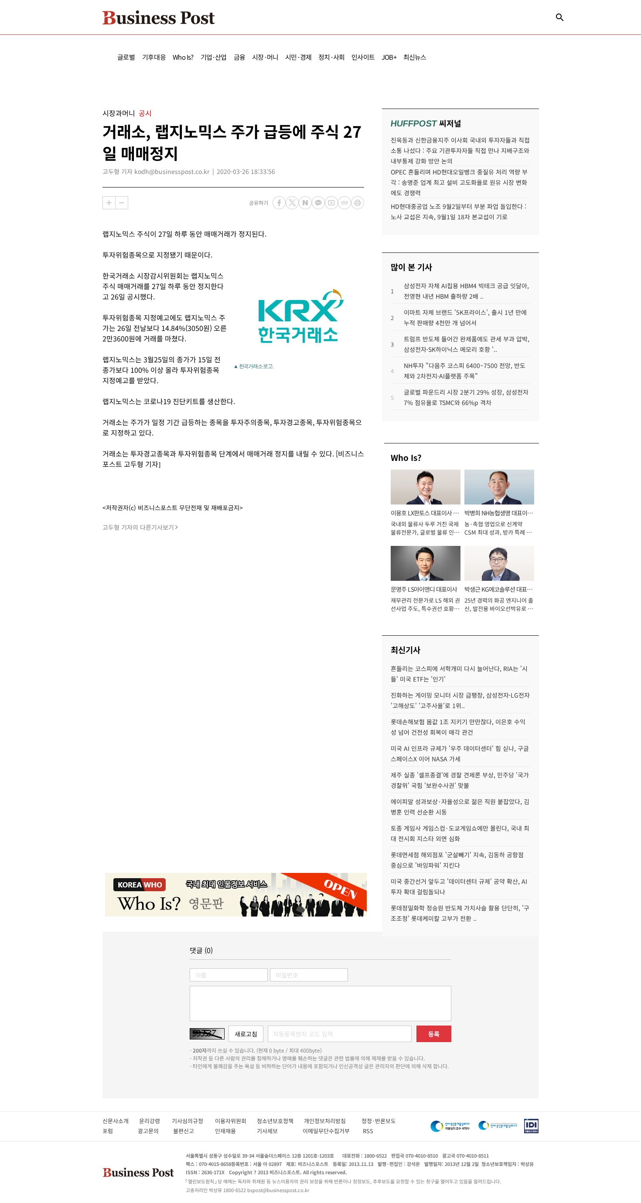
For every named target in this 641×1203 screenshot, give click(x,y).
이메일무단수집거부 (328, 1131)
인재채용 (231, 1131)
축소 (121, 202)
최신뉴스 (414, 56)
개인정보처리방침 (332, 1121)
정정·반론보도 (378, 1121)
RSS (368, 1131)
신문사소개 (120, 1121)
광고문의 (151, 1131)
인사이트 (363, 56)
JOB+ (389, 56)
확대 (109, 202)
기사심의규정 (193, 1121)
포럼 (115, 1131)
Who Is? (183, 56)
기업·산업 (214, 56)
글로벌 (126, 56)
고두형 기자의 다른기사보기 (138, 527)
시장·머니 (265, 56)
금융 (239, 56)
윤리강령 (155, 1121)
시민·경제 (298, 56)
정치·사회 (331, 56)
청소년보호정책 (280, 1121)
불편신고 (189, 1131)
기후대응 (154, 56)
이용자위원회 (236, 1121)
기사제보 (275, 1131)
